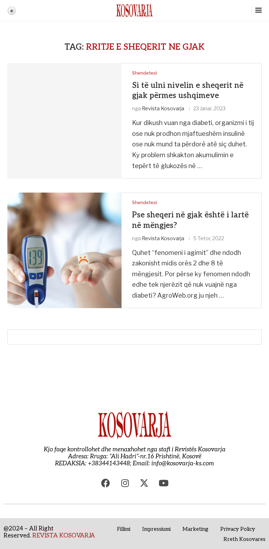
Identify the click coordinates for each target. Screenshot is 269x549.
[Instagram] (125, 483)
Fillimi (123, 529)
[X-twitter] (144, 483)
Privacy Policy (237, 529)
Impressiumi (156, 529)
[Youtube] (163, 483)
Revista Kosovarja (163, 108)
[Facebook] (106, 483)
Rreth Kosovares (244, 539)
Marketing (195, 529)
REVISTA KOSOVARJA (63, 535)
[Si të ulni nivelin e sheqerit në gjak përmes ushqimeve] (64, 121)
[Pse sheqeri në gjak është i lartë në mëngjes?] (64, 250)
